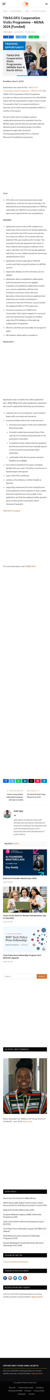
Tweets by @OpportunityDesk (15, 1262)
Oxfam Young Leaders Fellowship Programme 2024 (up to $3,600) (14, 797)
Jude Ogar (7, 32)
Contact (32, 1394)
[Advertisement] (25, 166)
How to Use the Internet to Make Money (19, 1198)
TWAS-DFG (30, 566)
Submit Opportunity (26, 1388)
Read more (27, 1121)
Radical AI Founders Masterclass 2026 (20, 878)
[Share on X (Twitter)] (21, 37)
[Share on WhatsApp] (33, 37)
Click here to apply (11, 511)
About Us (12, 1388)
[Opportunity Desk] (25, 4)
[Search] (46, 4)
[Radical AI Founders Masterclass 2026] (25, 862)
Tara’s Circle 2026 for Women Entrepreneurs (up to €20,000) (24, 917)
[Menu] (4, 4)
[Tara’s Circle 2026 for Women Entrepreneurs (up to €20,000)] (25, 899)
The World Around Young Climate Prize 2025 (36, 796)
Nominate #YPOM (15, 1391)
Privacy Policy (39, 1391)
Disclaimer (22, 1394)
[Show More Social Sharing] (44, 37)
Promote (28, 1391)
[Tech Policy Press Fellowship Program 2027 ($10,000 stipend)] (25, 939)
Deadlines (40, 1388)
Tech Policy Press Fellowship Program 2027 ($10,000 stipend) (22, 957)
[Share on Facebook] (8, 37)
